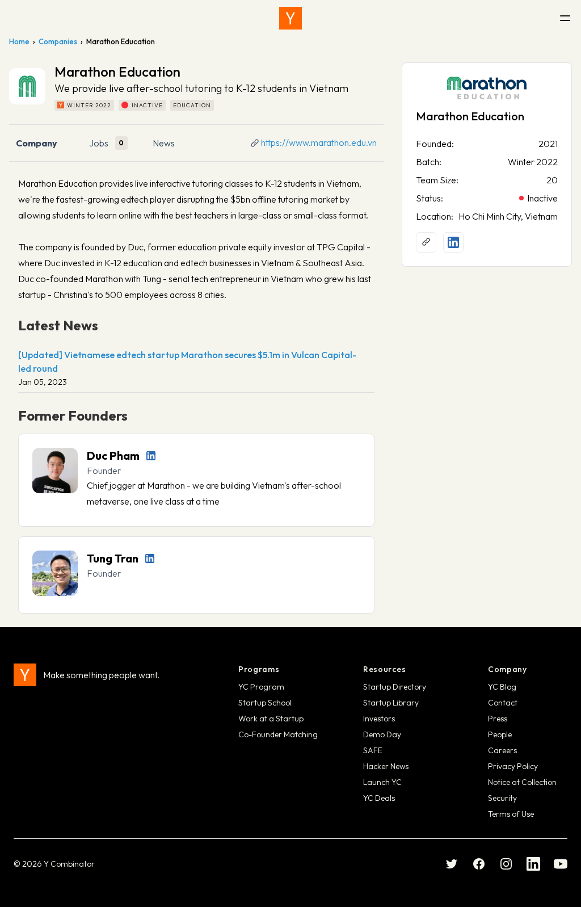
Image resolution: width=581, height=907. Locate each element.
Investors (379, 718)
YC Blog (502, 687)
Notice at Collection (522, 782)
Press (497, 718)
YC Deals (379, 798)
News (164, 143)
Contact (502, 703)
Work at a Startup (271, 718)
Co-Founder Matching (278, 734)
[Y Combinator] (290, 18)
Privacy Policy (513, 766)
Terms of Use (511, 814)
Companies (58, 41)
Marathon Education (470, 116)
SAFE (372, 750)
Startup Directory (394, 687)
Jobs (98, 143)
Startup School (265, 703)
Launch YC (382, 782)
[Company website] (426, 242)
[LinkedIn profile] (151, 456)
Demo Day (382, 734)
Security (502, 798)
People (500, 734)
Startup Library (391, 703)
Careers (502, 750)
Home (19, 41)
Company (36, 143)
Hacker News (386, 766)
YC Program (261, 687)
